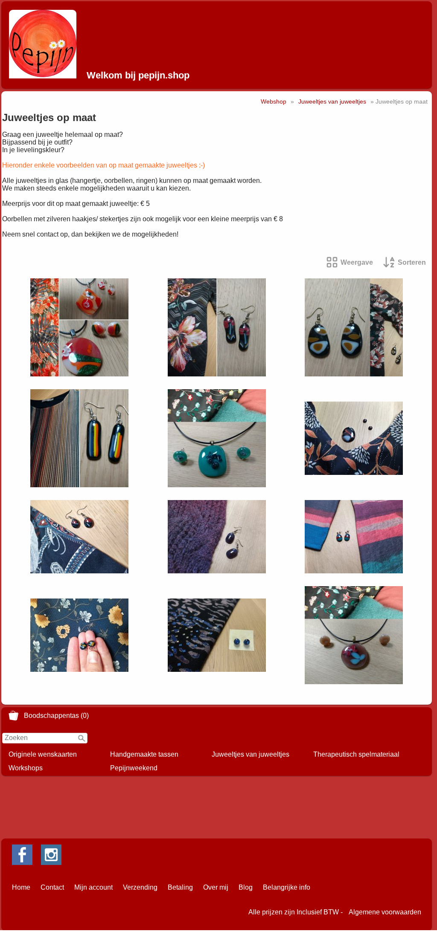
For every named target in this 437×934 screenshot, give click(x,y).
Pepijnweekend (133, 768)
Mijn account (93, 887)
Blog (246, 887)
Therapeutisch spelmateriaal (356, 754)
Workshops (26, 768)
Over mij (215, 887)
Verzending (140, 887)
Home (21, 887)
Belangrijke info (286, 887)
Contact (52, 887)
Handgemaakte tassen (144, 754)
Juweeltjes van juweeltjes (250, 754)
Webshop (273, 101)
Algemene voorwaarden (385, 912)
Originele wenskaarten (43, 754)
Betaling (180, 887)
